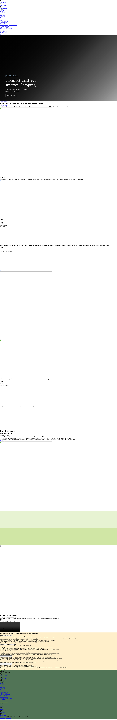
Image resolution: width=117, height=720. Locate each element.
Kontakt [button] (1, 34)
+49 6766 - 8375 (3, 2)
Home (2, 9)
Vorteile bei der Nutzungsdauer (6, 664)
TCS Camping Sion (4, 21)
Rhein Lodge (3, 715)
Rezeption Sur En (4, 27)
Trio (1, 20)
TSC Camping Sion (4, 692)
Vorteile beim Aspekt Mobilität (6, 635)
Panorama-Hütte (3, 17)
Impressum (2, 718)
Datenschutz (8, 718)
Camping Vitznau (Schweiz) (6, 29)
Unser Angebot (3, 101)
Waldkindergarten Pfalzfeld (6, 28)
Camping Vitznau (4, 699)
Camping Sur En (3, 695)
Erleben (8, 96)
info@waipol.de (3, 5)
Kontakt (1, 709)
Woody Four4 (3, 684)
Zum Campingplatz (4, 440)
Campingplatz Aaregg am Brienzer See (8, 25)
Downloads (2, 706)
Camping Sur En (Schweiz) (6, 26)
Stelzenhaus (2, 15)
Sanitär (2, 33)
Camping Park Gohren (5, 694)
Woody (1, 11)
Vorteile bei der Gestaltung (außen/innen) (8, 644)
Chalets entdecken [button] (4, 105)
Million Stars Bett (4, 32)
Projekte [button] (3, 19)
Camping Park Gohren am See (6, 23)
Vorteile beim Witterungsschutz (6, 656)
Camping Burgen (3, 31)
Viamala (2, 14)
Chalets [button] (2, 10)
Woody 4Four (3, 12)
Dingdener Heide (3, 22)
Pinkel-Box (2, 712)
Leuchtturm (2, 16)
